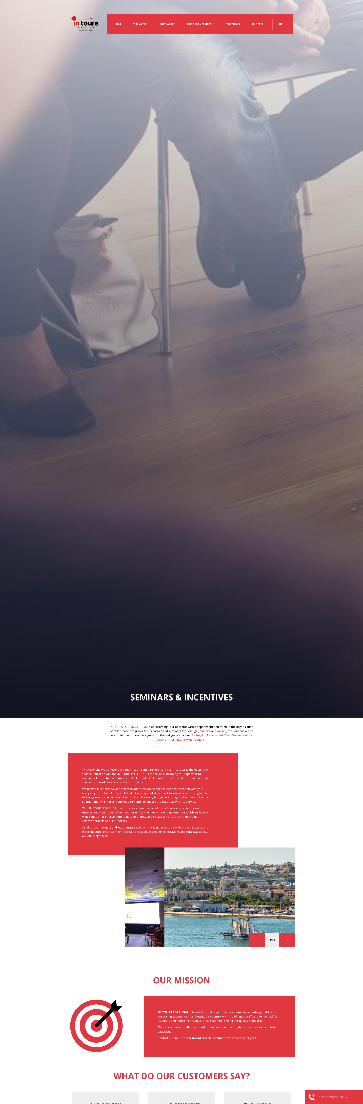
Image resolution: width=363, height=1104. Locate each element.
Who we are (139, 24)
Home (118, 24)
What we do (167, 24)
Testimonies (233, 24)
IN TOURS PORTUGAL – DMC (129, 727)
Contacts (257, 24)
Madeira (205, 731)
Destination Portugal (200, 24)
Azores (221, 731)
